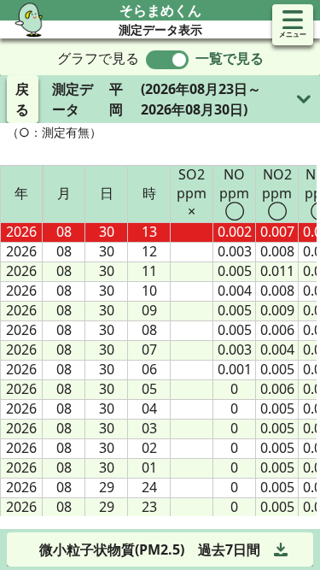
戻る (22, 99)
